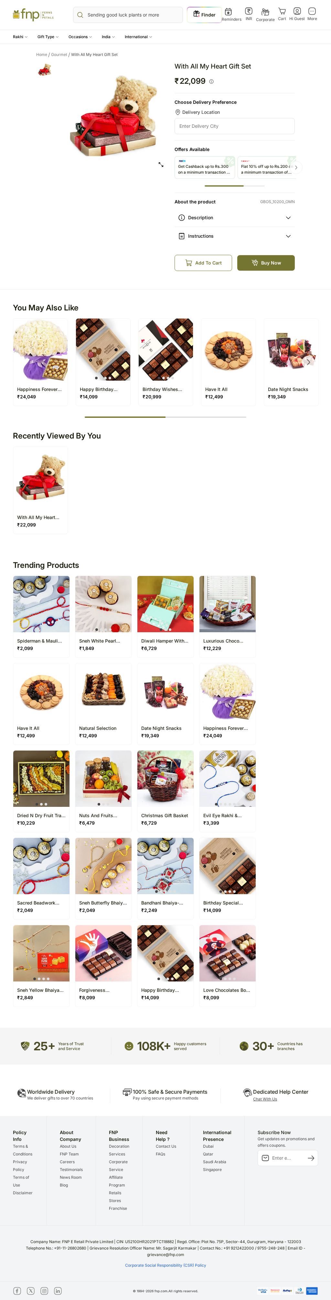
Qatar (208, 1154)
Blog (64, 1185)
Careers (67, 1161)
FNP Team (69, 1154)
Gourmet (60, 55)
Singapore (212, 1169)
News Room (71, 1177)
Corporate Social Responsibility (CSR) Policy (165, 1265)
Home (43, 55)
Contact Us (166, 1146)
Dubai (208, 1146)
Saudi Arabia (214, 1161)
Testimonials (71, 1169)
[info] (211, 81)
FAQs (160, 1154)
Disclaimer (23, 1192)
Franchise (118, 1208)
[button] (20, 37)
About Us (68, 1146)
